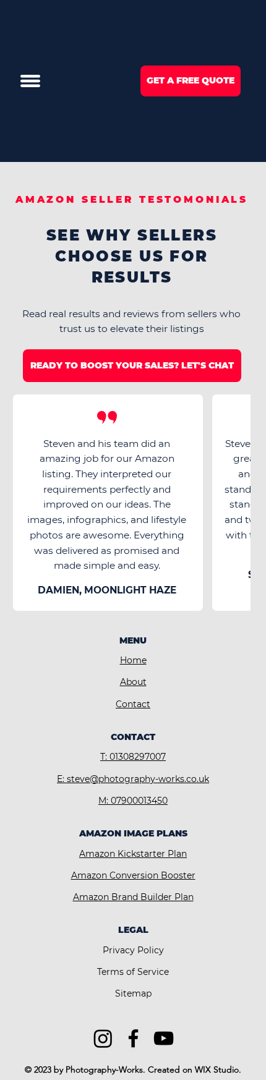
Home (133, 660)
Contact (133, 704)
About (133, 681)
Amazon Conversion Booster (133, 875)
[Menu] (30, 81)
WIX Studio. (218, 1069)
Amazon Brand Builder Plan (133, 897)
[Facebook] (133, 1038)
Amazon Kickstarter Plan (133, 853)
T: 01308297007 (133, 756)
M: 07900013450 (133, 800)
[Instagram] (103, 1038)
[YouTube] (164, 1038)
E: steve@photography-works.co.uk (133, 778)
